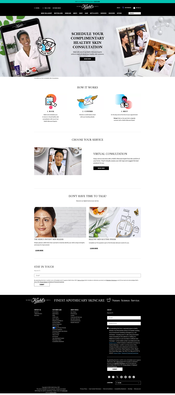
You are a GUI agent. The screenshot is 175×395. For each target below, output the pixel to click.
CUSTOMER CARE (57, 310)
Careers (72, 315)
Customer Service (57, 8)
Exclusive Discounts (75, 320)
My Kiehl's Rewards (75, 319)
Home (35, 78)
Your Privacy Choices (61, 327)
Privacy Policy (55, 333)
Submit (42, 284)
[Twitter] (117, 377)
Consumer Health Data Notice (59, 331)
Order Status (55, 313)
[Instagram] (121, 377)
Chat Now (36, 315)
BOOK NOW (87, 59)
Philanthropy (74, 313)
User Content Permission (95, 389)
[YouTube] (126, 377)
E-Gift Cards (55, 317)
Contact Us (37, 310)
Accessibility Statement (58, 341)
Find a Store (55, 312)
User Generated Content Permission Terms (58, 339)
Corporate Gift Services (76, 317)
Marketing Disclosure (111, 280)
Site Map (130, 389)
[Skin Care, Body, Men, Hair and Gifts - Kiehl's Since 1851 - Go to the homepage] (87, 6)
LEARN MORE (39, 250)
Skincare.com (137, 389)
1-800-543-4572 (38, 313)
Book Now (101, 168)
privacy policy (53, 392)
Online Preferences (57, 324)
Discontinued (55, 326)
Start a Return (55, 319)
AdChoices (64, 390)
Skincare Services (41, 78)
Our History (73, 312)
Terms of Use (80, 280)
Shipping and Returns (57, 320)
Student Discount (75, 322)
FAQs (53, 315)
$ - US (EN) (36, 8)
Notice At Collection (57, 329)
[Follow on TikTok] (134, 377)
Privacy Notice (43, 282)
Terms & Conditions (108, 389)
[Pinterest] (130, 377)
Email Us (36, 312)
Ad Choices (55, 336)
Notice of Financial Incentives (56, 282)
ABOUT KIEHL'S (74, 310)
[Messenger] (109, 377)
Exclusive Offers (56, 322)
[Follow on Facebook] (113, 377)
